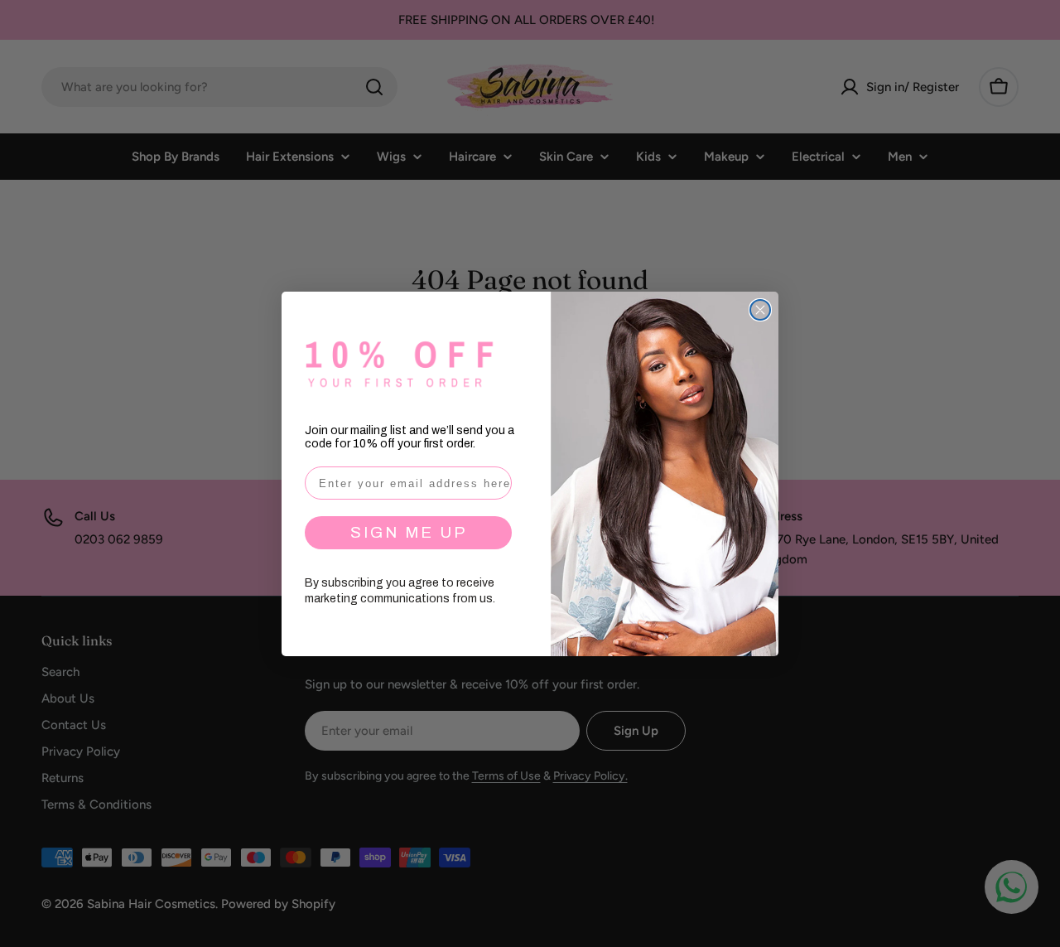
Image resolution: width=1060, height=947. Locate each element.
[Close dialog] (760, 310)
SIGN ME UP (408, 532)
